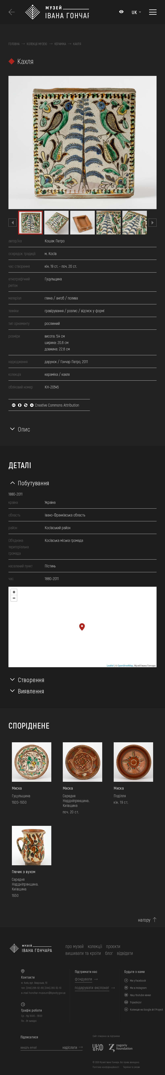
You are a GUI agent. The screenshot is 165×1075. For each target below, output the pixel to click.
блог (109, 953)
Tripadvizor (136, 1002)
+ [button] (14, 592)
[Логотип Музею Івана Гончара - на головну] (57, 12)
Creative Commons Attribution (56, 405)
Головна (14, 43)
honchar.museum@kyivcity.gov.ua (47, 992)
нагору (144, 919)
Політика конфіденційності (106, 1067)
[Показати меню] (153, 12)
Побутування (33, 482)
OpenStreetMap (125, 665)
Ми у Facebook (138, 980)
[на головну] (31, 949)
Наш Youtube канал (140, 995)
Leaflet (110, 665)
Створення (31, 679)
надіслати (70, 1047)
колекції (95, 946)
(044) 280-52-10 (53, 987)
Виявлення (31, 691)
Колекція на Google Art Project (146, 1009)
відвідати (125, 953)
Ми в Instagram (138, 987)
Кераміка (60, 43)
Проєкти (113, 946)
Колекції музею (37, 43)
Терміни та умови (131, 1067)
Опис (24, 429)
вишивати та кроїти (83, 953)
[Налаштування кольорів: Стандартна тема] (121, 12)
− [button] (14, 598)
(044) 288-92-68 (35, 987)
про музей (74, 946)
